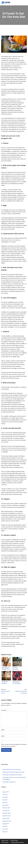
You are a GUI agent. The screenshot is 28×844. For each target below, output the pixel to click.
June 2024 (5, 797)
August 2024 (5, 792)
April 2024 (4, 802)
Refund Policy (5, 842)
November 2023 (6, 815)
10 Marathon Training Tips (8, 782)
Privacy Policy (14, 840)
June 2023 (5, 829)
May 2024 (4, 800)
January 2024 (5, 810)
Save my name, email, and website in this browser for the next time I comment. (14, 745)
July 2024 (4, 794)
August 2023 (5, 823)
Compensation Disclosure (17, 842)
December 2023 (6, 813)
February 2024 (6, 807)
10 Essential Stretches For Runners (11, 769)
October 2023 (5, 818)
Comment (4, 710)
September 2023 (6, 821)
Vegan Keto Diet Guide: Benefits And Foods (13, 772)
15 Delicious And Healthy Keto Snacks (12, 774)
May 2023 (4, 831)
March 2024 (5, 805)
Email (3, 736)
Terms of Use (4, 840)
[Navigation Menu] (25, 2)
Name (3, 729)
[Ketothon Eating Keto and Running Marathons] (5, 2)
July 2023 (4, 826)
